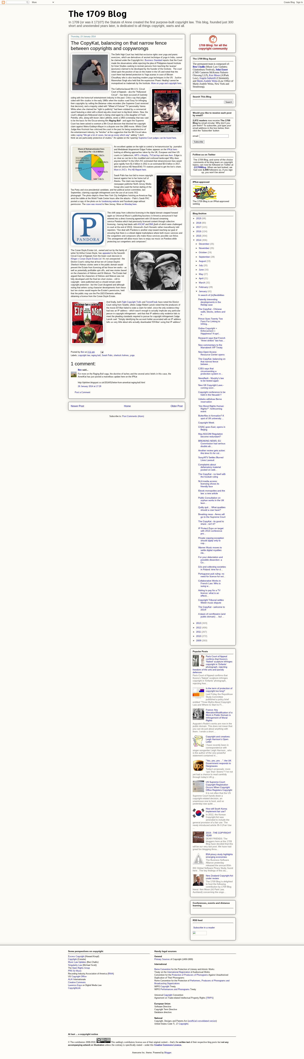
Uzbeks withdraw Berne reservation (210, 400)
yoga (132, 355)
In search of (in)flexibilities (211, 295)
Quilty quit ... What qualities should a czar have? (211, 508)
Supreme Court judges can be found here (157, 138)
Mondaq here (130, 204)
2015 (199, 235)
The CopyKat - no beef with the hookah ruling (212, 475)
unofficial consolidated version (202, 1021)
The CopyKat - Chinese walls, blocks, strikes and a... (211, 312)
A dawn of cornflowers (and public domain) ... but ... (211, 615)
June (201, 269)
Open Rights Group (81, 968)
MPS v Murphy (141, 155)
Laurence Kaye (75, 985)
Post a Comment (82, 392)
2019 (199, 218)
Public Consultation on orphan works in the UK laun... (211, 500)
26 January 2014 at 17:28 (89, 386)
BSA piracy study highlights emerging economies (219, 855)
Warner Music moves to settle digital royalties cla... (210, 550)
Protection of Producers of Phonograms (190, 975)
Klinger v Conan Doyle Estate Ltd (86, 259)
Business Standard (153, 60)
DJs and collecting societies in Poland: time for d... (212, 568)
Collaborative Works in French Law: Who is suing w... (209, 583)
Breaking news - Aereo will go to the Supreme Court (211, 515)
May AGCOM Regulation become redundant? (210, 435)
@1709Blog (200, 167)
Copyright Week (206, 422)
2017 (199, 227)
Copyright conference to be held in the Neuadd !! (211, 393)
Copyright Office (79, 976)
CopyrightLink (74, 988)
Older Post (177, 406)
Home (127, 406)
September (205, 257)
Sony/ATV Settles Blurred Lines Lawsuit (210, 458)
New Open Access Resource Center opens (211, 353)
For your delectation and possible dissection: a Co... (210, 560)
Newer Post (77, 406)
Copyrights (184, 1024)
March (202, 282)
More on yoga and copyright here (166, 83)
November (204, 248)
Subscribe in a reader (204, 927)
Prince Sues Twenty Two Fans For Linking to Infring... (210, 321)
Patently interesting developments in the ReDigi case (209, 302)
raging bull (96, 355)
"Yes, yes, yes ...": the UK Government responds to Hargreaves (218, 763)
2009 (199, 640)
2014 (199, 240)
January (203, 291)
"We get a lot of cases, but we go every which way (106, 135)
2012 (199, 627)
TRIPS (210, 998)
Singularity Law (75, 965)
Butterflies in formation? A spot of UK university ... (211, 417)
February (204, 287)
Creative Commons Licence (167, 1045)
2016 (199, 231)
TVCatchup (154, 155)
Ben (80, 370)
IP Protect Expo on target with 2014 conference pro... (210, 531)
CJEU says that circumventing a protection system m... (210, 371)
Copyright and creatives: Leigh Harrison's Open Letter (218, 739)
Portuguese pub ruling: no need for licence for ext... (211, 575)
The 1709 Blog (97, 13)
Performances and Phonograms (175, 989)
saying (79, 135)
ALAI (70, 979)
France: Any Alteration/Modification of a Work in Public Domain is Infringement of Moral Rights (219, 715)
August (202, 261)
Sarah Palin (107, 355)
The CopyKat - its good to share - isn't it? (211, 522)
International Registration (178, 972)
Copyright (165, 986)
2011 (199, 632)
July (201, 265)
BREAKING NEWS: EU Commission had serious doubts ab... (211, 443)
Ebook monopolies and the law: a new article (211, 492)
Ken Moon (214, 75)
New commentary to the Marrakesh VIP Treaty (210, 346)
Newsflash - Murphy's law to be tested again (211, 379)
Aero (171, 155)
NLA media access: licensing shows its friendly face (208, 484)
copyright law (84, 355)
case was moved (94, 204)
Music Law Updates (77, 962)
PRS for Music (75, 971)
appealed (106, 253)
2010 (199, 636)
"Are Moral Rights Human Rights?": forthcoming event (211, 409)
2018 (199, 223)
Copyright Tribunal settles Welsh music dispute (211, 601)
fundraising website (110, 201)
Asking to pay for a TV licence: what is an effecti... (209, 593)
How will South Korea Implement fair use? (216, 810)
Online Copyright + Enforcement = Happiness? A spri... (209, 331)
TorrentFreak (152, 302)
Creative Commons (77, 982)
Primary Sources (162, 959)
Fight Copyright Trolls (131, 302)
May (201, 274)
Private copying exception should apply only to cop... (211, 541)
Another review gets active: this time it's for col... (211, 451)
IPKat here (172, 149)
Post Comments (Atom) (133, 416)
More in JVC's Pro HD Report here (130, 170)
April (201, 278)
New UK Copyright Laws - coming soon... (211, 386)
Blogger (167, 1052)
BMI (151, 224)
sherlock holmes (121, 355)
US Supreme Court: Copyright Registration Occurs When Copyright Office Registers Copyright (219, 786)
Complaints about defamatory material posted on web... (209, 467)
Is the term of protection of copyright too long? (219, 689)
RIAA (110, 973)
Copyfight (72, 959)
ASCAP (141, 224)
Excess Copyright (76, 956)
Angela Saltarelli (207, 78)
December (204, 244)
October (203, 252)
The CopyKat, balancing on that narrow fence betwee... (211, 361)
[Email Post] (101, 352)
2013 (199, 623)
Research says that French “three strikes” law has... (211, 339)
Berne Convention (162, 969)
